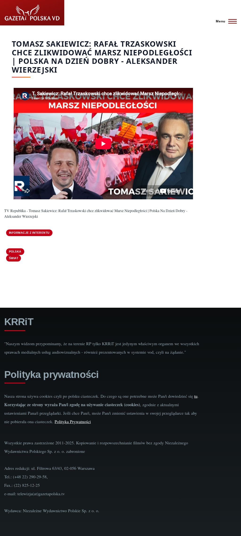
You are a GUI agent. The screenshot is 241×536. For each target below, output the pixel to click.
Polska (15, 251)
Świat (13, 258)
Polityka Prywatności (73, 421)
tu (195, 396)
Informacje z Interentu (29, 232)
